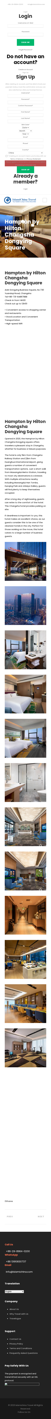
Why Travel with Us (19, 1313)
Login (26, 189)
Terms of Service (16, 159)
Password (25, 32)
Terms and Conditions (21, 1348)
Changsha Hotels (14, 215)
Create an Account (25, 69)
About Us (14, 1309)
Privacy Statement (34, 159)
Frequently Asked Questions (24, 1353)
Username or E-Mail (25, 23)
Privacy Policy (16, 1343)
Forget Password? (25, 50)
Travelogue (15, 1318)
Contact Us (15, 1339)
